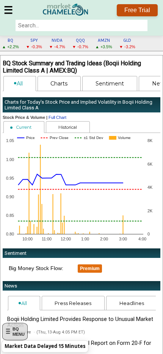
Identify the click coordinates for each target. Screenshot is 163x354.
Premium (90, 268)
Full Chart (57, 117)
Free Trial (137, 10)
